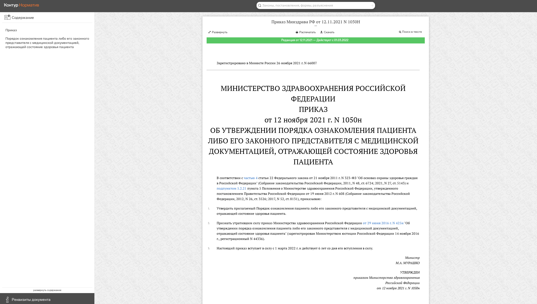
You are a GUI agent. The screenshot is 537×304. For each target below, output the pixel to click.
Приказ (11, 30)
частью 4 (251, 178)
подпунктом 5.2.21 (231, 188)
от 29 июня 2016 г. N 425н (383, 223)
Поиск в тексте (412, 32)
